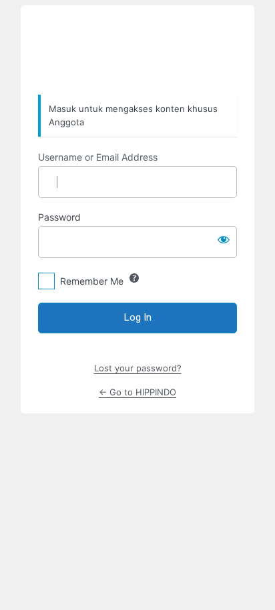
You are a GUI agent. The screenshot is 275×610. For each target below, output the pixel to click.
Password (59, 217)
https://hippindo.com (137, 51)
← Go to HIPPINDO (137, 392)
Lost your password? (138, 368)
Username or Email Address (98, 157)
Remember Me (91, 281)
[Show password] (223, 239)
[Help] (134, 278)
